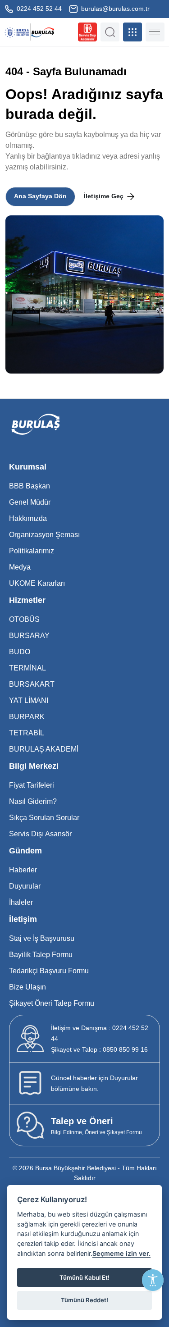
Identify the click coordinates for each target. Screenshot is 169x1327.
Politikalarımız (31, 551)
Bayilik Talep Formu (41, 954)
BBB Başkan (29, 486)
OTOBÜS (24, 619)
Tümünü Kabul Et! (84, 1277)
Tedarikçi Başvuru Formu (49, 971)
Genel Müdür (29, 502)
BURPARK (27, 717)
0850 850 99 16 (99, 1049)
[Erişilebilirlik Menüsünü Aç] (153, 1280)
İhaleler (21, 902)
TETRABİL (26, 733)
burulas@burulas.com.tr (114, 8)
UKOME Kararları (37, 583)
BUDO (19, 652)
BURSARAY (29, 635)
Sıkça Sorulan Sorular (44, 817)
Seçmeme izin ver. (121, 1253)
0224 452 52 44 (38, 8)
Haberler (23, 870)
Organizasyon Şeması (44, 534)
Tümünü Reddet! (84, 1300)
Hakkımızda (28, 518)
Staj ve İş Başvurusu (41, 938)
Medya (20, 567)
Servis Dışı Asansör (40, 834)
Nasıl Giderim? (33, 801)
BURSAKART (32, 684)
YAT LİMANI (28, 700)
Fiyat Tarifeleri (31, 785)
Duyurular (25, 886)
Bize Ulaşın (27, 987)
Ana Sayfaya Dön (40, 196)
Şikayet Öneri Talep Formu (51, 1003)
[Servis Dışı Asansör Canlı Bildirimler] (87, 32)
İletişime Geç (104, 196)
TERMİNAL (27, 668)
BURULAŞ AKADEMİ (43, 749)
